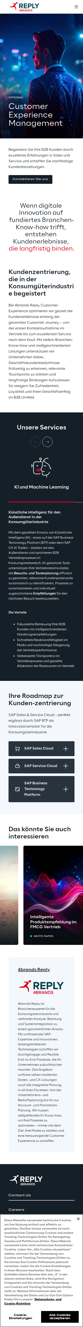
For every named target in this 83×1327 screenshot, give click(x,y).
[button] (30, 179)
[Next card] (47, 442)
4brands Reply (34, 969)
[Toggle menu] (76, 7)
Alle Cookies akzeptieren (59, 1317)
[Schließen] (78, 1219)
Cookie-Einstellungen (20, 1317)
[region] (41, 1270)
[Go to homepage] (29, 7)
